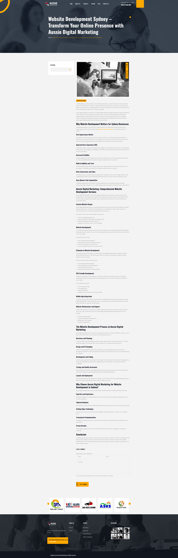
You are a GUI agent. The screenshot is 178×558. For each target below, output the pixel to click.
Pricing (93, 4)
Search (70, 69)
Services (85, 4)
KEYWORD (52, 65)
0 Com (127, 66)
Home (71, 4)
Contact (71, 530)
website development (81, 100)
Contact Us (106, 4)
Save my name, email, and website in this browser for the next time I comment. (95, 475)
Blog (99, 4)
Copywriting (85, 530)
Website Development (87, 537)
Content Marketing (87, 534)
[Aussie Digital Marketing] (50, 4)
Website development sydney (105, 129)
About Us (77, 4)
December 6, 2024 (127, 73)
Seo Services (86, 527)
